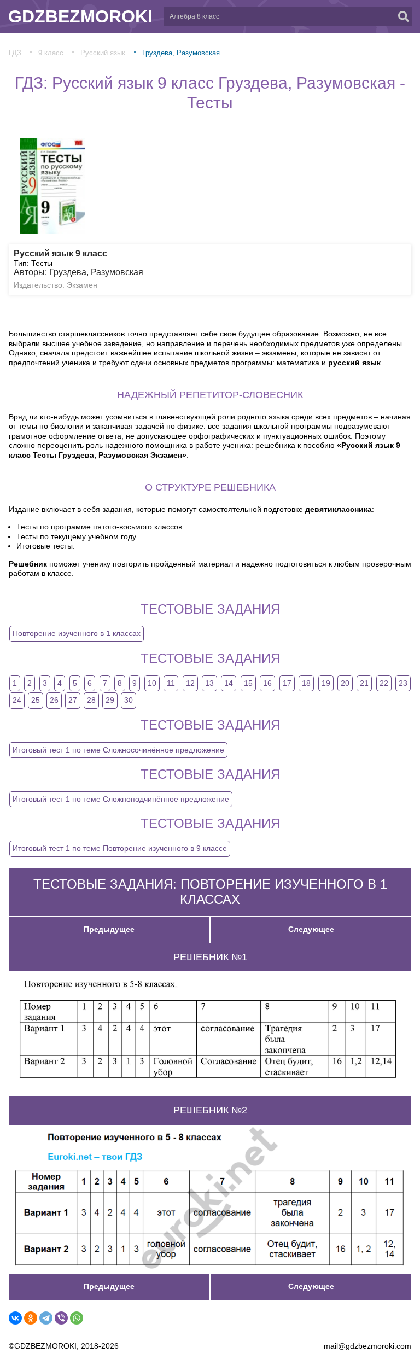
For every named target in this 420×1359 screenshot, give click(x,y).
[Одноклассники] (30, 1318)
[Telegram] (45, 1318)
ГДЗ (15, 53)
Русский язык (102, 53)
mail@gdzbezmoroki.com (367, 1345)
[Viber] (61, 1318)
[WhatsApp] (76, 1318)
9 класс (50, 53)
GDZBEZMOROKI (80, 16)
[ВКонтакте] (15, 1318)
